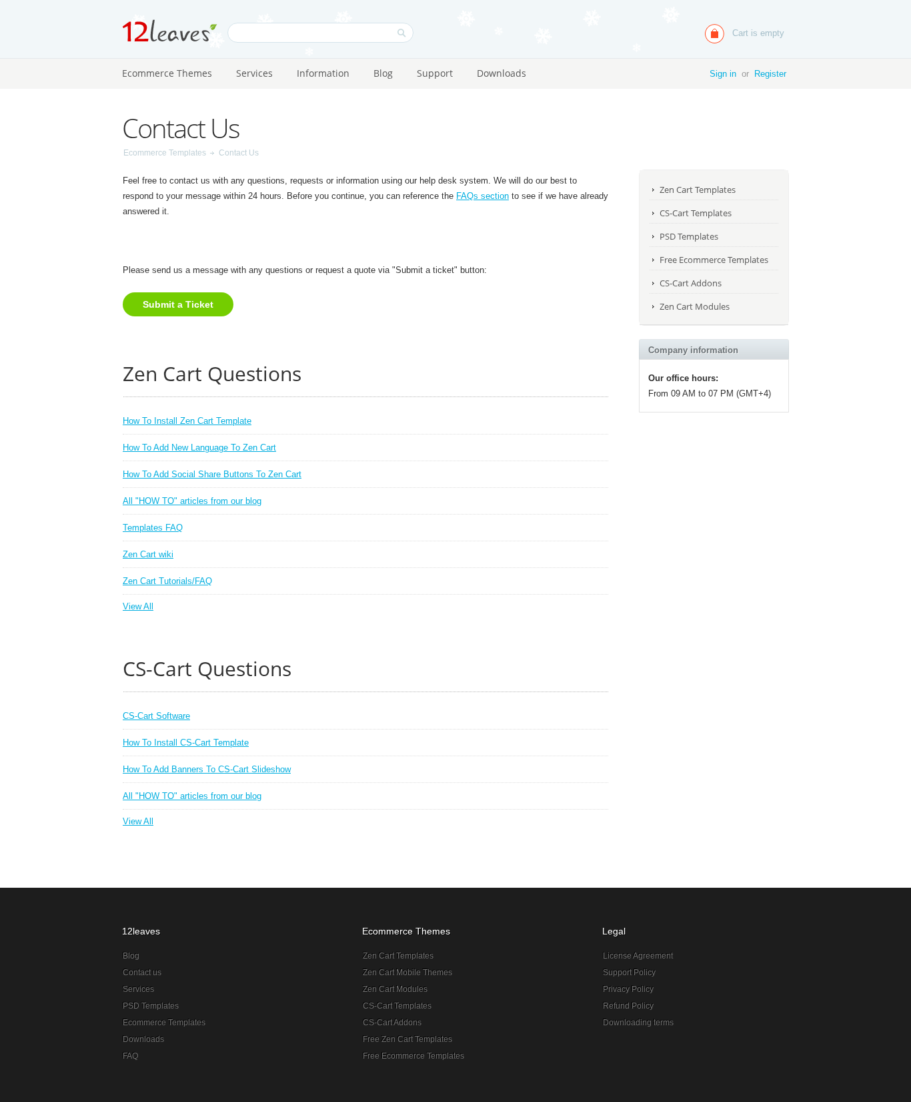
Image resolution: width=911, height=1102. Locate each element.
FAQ (130, 1056)
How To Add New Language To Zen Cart (199, 448)
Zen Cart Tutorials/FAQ (167, 581)
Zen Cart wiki (148, 554)
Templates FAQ (153, 528)
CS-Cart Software (156, 716)
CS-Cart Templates (696, 213)
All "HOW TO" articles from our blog (192, 501)
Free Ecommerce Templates (714, 260)
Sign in (723, 74)
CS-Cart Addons (691, 283)
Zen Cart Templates (698, 190)
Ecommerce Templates (164, 153)
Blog (383, 73)
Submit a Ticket (178, 304)
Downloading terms (638, 1022)
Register (770, 74)
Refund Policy (628, 1006)
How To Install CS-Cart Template (186, 743)
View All (138, 606)
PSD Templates (689, 236)
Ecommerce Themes (167, 73)
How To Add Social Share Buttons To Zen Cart (212, 474)
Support (435, 73)
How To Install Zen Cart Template (187, 421)
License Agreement (638, 955)
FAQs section (482, 196)
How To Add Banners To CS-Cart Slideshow (207, 769)
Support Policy (629, 972)
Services (254, 73)
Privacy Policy (628, 989)
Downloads (501, 73)
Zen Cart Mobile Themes (407, 972)
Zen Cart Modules (695, 306)
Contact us (142, 972)
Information (323, 73)
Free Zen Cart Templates (407, 1039)
